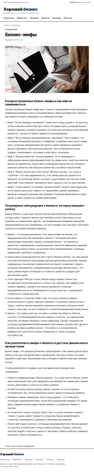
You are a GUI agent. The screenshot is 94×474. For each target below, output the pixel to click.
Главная (6, 25)
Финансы (45, 18)
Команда (57, 18)
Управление (8, 18)
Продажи (34, 18)
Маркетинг (22, 18)
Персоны (68, 18)
